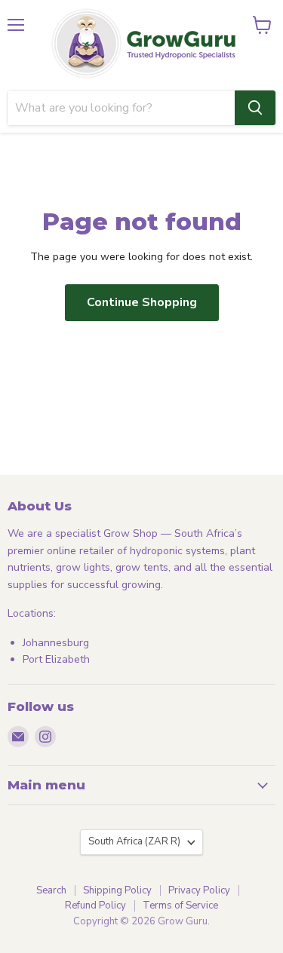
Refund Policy (95, 905)
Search (51, 890)
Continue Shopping (142, 302)
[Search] (255, 107)
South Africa (134, 841)
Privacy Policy (199, 890)
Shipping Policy (117, 890)
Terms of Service (180, 905)
